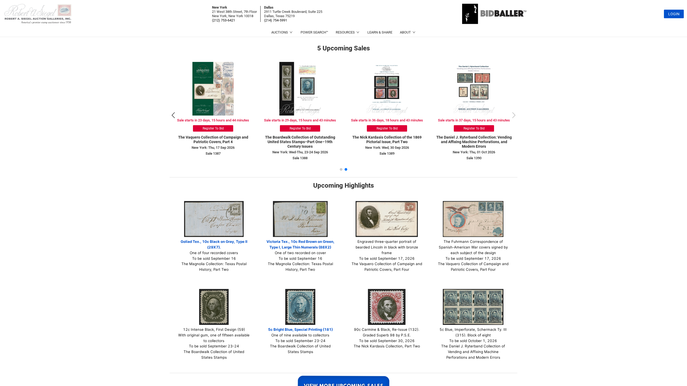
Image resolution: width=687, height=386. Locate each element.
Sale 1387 (213, 153)
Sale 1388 (300, 158)
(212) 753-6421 (223, 20)
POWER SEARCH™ (314, 32)
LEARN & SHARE (379, 32)
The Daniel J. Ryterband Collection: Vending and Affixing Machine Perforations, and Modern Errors (474, 142)
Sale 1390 (473, 158)
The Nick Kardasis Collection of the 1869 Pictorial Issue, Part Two (387, 139)
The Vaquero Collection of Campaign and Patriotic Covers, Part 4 (213, 139)
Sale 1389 (386, 153)
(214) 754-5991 (275, 20)
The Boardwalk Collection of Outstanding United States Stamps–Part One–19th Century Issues (300, 142)
